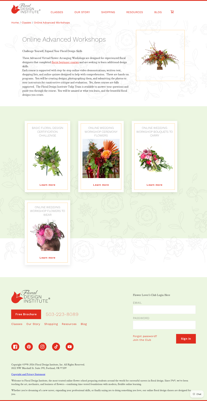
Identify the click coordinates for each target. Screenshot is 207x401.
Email (137, 302)
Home (15, 22)
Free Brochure (26, 314)
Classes (26, 22)
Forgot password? (145, 336)
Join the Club (142, 339)
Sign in (186, 338)
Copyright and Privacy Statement (28, 374)
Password (141, 318)
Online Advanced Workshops (52, 22)
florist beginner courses (65, 62)
